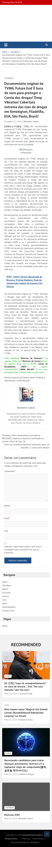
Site (6, 531)
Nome (7, 505)
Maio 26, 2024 (10, 693)
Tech (4, 599)
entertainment (9, 607)
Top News (8, 78)
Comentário (10, 471)
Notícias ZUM (12, 814)
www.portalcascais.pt (33, 835)
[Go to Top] (47, 834)
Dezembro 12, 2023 (13, 121)
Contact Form (8, 610)
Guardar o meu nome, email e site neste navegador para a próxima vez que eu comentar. (22, 549)
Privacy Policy (11, 838)
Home (4, 582)
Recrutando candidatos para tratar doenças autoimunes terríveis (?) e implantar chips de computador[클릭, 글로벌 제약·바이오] (25, 765)
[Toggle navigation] (6, 45)
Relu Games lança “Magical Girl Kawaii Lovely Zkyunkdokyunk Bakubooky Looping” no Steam (26, 713)
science (5, 596)
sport (4, 603)
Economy (6, 592)
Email (7, 518)
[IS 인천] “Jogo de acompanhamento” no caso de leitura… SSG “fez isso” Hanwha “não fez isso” (25, 687)
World (5, 589)
